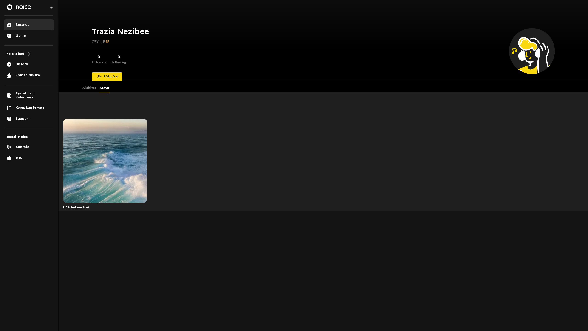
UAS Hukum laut (76, 207)
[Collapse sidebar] (51, 7)
